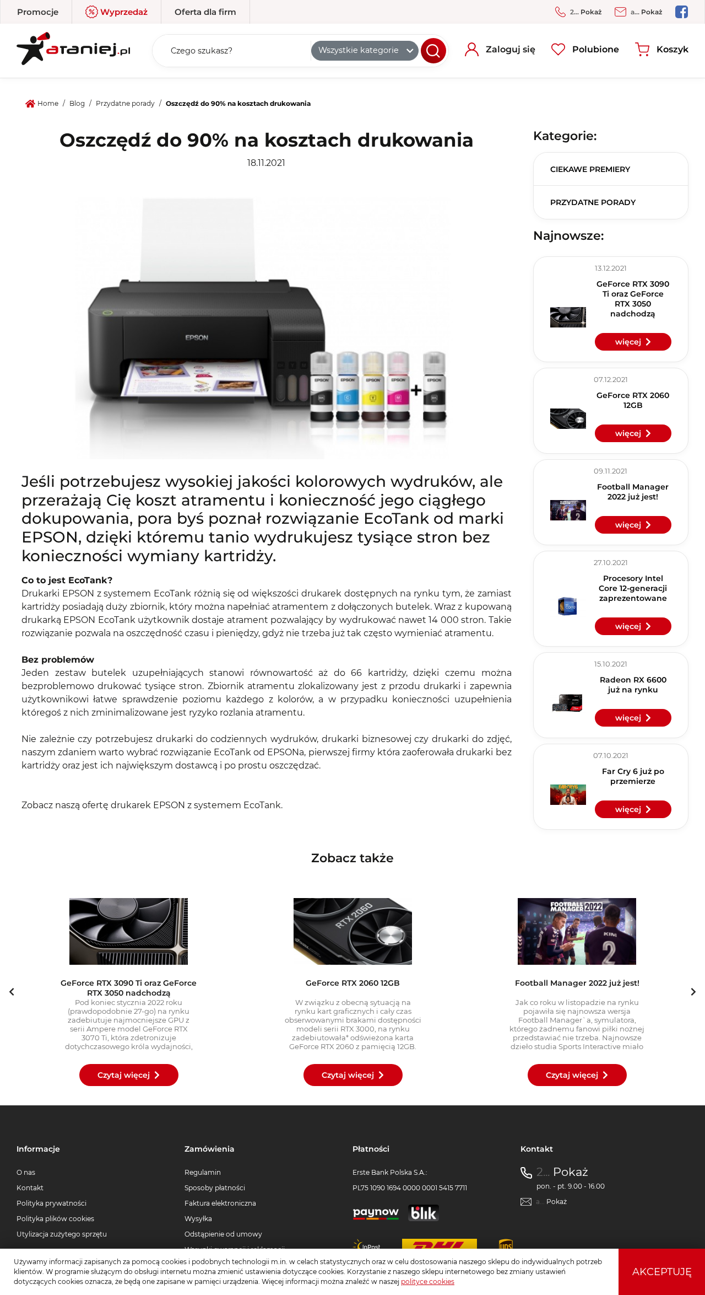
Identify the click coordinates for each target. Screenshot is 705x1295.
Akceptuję (662, 1272)
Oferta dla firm (205, 12)
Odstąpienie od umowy (223, 1234)
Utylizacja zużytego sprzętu (62, 1234)
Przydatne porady (593, 202)
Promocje (37, 12)
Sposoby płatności (215, 1188)
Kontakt (30, 1188)
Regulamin (203, 1172)
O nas (26, 1172)
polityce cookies (427, 1281)
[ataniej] (73, 46)
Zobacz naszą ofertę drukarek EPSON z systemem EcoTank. (152, 805)
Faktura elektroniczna (220, 1203)
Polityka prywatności (51, 1203)
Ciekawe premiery (590, 169)
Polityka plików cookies (55, 1219)
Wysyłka (198, 1219)
